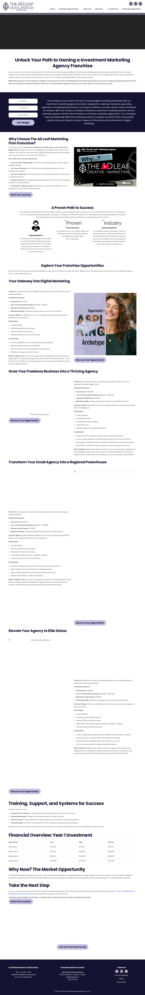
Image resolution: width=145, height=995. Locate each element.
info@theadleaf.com (72, 977)
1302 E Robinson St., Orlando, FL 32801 (72, 974)
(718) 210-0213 (72, 979)
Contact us (37, 936)
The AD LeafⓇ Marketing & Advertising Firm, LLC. (75, 991)
